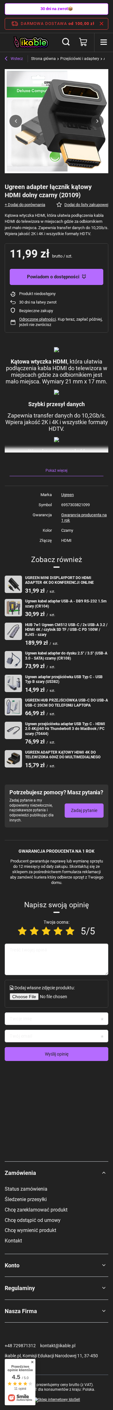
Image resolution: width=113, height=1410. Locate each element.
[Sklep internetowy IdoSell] (56, 1399)
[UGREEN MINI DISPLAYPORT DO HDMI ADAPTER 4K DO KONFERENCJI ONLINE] (13, 584)
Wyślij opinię (56, 1054)
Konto (12, 1265)
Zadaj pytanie (84, 810)
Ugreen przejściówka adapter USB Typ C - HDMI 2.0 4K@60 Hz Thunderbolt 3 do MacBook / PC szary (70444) (65, 729)
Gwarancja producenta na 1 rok (84, 517)
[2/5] (34, 931)
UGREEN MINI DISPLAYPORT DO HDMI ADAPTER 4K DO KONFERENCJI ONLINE (59, 580)
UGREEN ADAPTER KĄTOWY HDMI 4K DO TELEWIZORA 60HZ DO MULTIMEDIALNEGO (62, 755)
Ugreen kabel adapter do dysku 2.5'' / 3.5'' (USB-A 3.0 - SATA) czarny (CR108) (66, 656)
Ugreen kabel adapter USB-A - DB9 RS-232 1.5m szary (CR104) (65, 603)
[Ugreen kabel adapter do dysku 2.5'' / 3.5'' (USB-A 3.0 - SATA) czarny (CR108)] (13, 659)
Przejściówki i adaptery (79, 58)
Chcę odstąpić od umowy (33, 1220)
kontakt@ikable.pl (57, 1345)
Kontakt (13, 1241)
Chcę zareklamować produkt (36, 1210)
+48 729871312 (20, 1345)
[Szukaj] (66, 42)
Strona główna (43, 58)
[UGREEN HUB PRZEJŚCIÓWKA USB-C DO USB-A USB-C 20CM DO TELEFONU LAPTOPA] (13, 706)
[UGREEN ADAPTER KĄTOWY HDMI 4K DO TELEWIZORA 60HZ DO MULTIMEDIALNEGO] (13, 758)
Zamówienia (20, 1173)
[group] (56, 121)
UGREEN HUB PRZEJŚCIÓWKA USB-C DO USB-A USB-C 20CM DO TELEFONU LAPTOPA (66, 703)
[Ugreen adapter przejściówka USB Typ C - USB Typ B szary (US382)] (13, 683)
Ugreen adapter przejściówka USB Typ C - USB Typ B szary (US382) (64, 679)
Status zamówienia (26, 1189)
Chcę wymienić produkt (30, 1230)
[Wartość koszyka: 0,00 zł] (83, 42)
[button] (15, 121)
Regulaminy (20, 1288)
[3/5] (46, 931)
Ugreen (67, 494)
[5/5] (70, 931)
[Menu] (103, 42)
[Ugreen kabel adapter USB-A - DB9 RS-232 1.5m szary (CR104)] (13, 607)
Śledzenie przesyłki (26, 1199)
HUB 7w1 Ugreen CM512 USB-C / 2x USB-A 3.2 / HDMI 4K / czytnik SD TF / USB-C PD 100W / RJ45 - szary (66, 630)
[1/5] (22, 931)
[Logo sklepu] (31, 42)
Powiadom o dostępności (53, 277)
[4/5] (58, 931)
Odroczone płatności (37, 319)
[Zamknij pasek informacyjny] (101, 23)
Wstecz (16, 58)
